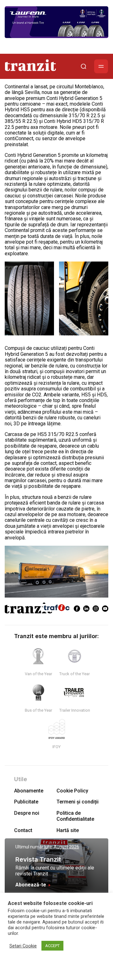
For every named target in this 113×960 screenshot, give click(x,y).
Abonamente (28, 791)
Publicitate (26, 802)
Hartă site (67, 830)
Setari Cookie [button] (23, 946)
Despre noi (26, 813)
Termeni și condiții (77, 802)
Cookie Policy (72, 791)
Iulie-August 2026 (61, 846)
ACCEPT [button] (52, 945)
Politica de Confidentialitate (75, 816)
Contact (23, 830)
